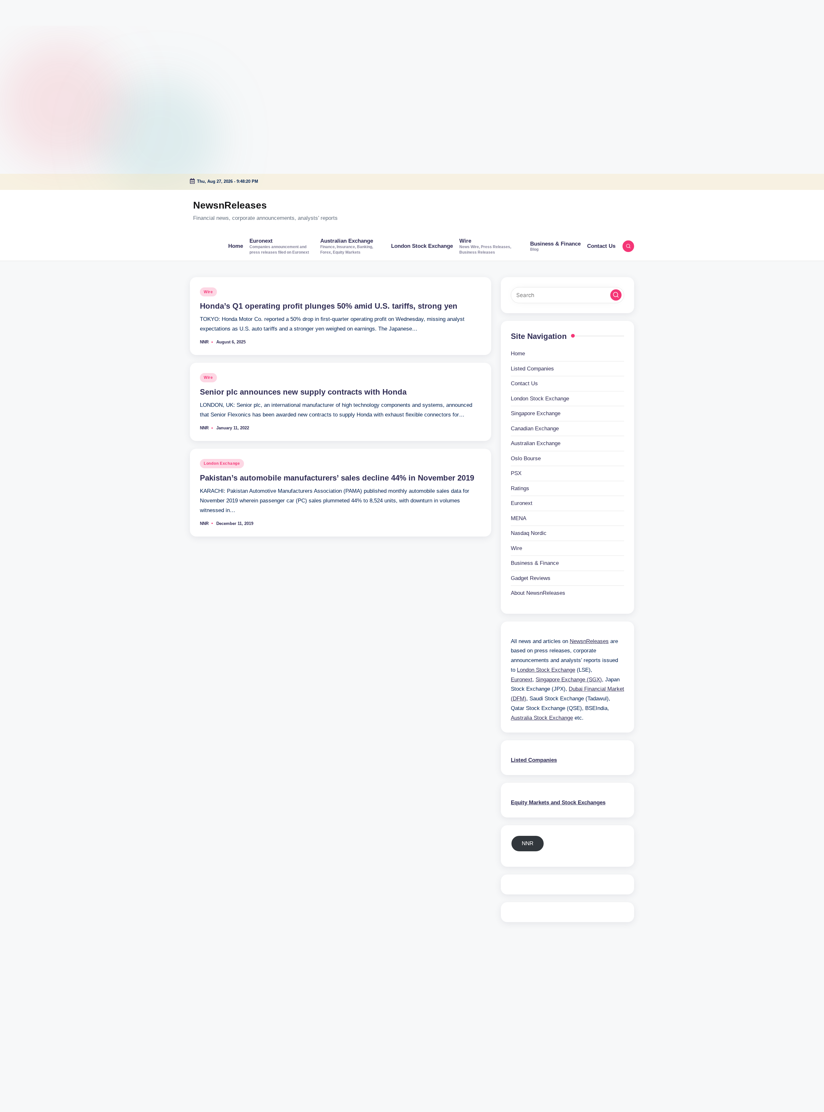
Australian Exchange (535, 443)
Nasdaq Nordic (529, 533)
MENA (518, 518)
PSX (516, 473)
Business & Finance (535, 563)
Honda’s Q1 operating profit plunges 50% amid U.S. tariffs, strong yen (328, 306)
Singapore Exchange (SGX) (569, 680)
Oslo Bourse (526, 458)
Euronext (521, 503)
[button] (616, 295)
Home (518, 353)
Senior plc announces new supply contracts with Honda (303, 392)
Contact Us (524, 383)
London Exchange (222, 463)
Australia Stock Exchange (542, 718)
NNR (527, 843)
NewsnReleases (230, 205)
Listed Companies (532, 369)
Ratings (520, 488)
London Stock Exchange (540, 399)
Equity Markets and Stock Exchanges (558, 802)
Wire (208, 292)
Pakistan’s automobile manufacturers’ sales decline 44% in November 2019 (337, 477)
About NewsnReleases (538, 593)
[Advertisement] (40, 40)
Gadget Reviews (530, 578)
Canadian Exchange (535, 428)
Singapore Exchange (535, 413)
